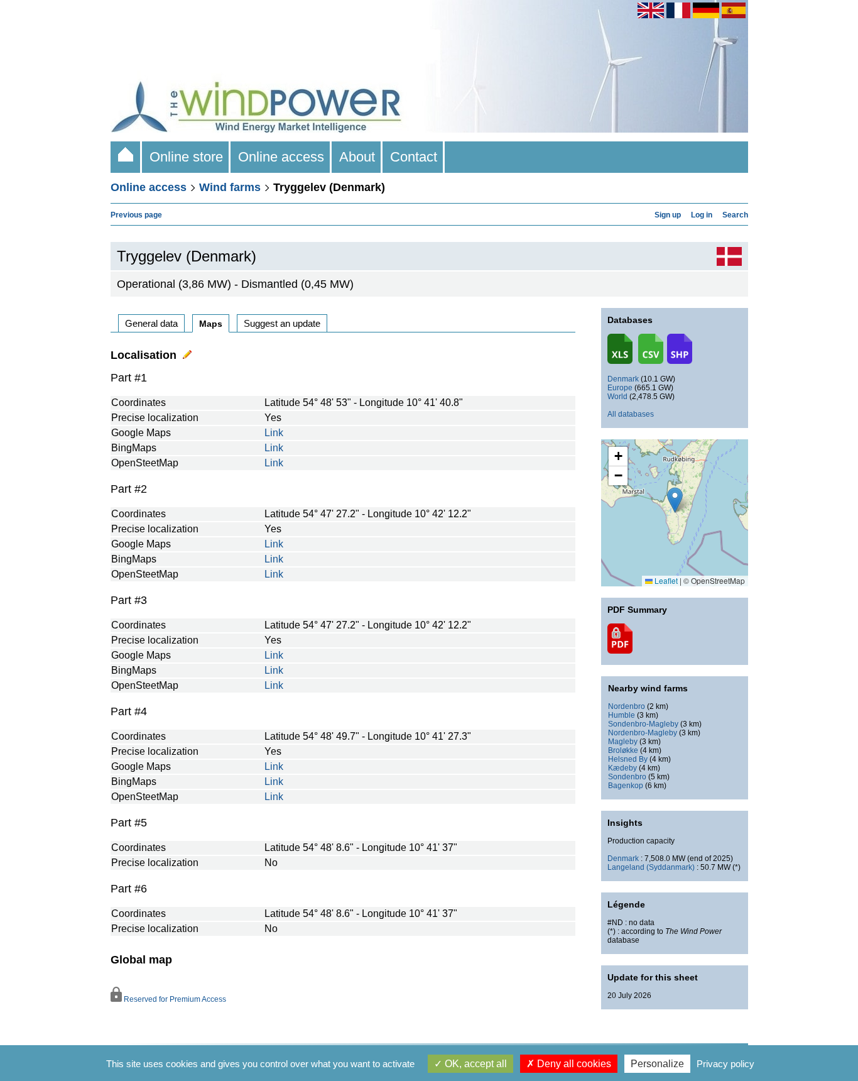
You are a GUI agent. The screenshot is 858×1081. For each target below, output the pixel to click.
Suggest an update (282, 323)
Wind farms (230, 187)
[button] (618, 456)
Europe (620, 387)
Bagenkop (625, 785)
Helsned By (628, 759)
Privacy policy (725, 1063)
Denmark (623, 379)
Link (273, 432)
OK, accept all (474, 1063)
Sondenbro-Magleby (643, 724)
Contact (414, 157)
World (617, 396)
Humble (621, 715)
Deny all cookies (573, 1063)
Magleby (623, 741)
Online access (281, 157)
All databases (630, 414)
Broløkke (623, 750)
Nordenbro (626, 706)
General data (151, 323)
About (357, 157)
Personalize (657, 1063)
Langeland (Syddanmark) (651, 867)
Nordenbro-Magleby (642, 732)
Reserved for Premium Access (174, 999)
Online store (186, 157)
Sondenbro (627, 776)
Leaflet (665, 580)
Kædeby (622, 768)
